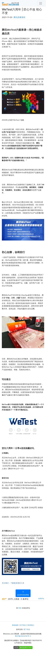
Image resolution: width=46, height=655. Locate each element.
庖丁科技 (27, 629)
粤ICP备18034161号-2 (23, 636)
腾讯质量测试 (19, 17)
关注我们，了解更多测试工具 (13, 583)
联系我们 (31, 625)
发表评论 (41, 598)
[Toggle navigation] (40, 3)
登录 (19, 608)
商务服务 (15, 625)
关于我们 (23, 625)
